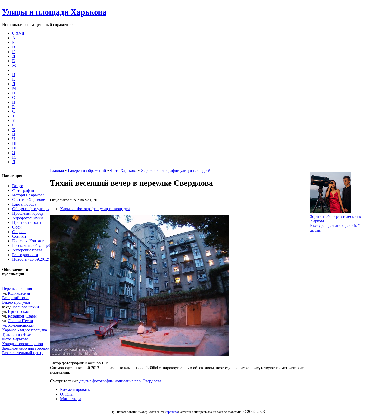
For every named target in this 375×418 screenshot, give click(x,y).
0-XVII (18, 33)
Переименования (17, 288)
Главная (57, 170)
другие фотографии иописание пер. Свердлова (120, 381)
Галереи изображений (87, 170)
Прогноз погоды (26, 222)
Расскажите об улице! (31, 245)
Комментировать (75, 389)
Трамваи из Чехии (18, 334)
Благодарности (25, 254)
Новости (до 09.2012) (30, 259)
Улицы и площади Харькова (54, 12)
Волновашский (25, 307)
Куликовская (19, 293)
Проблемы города (27, 213)
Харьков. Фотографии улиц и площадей (175, 170)
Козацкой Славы (22, 316)
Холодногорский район (22, 343)
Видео (17, 186)
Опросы (19, 232)
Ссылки (19, 236)
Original (66, 394)
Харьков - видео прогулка (24, 330)
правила (172, 412)
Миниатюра (70, 399)
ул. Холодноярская (18, 325)
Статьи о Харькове (28, 199)
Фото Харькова (15, 339)
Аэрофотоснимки (27, 218)
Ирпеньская (18, 311)
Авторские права (27, 250)
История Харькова (28, 195)
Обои (17, 227)
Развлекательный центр (22, 353)
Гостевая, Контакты (29, 241)
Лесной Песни (20, 321)
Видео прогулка (16, 302)
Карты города (24, 204)
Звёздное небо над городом (25, 348)
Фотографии (23, 190)
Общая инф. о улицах (30, 209)
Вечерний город (16, 298)
